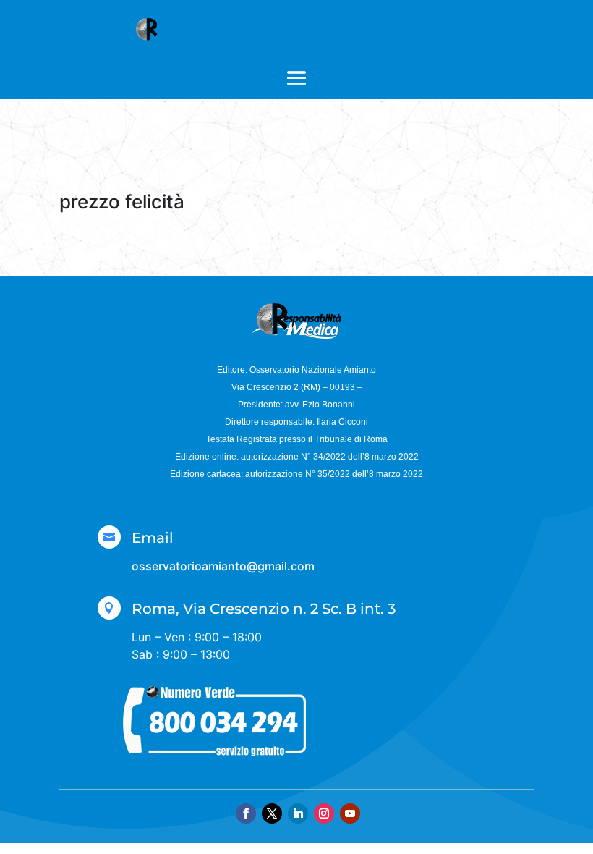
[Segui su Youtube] (350, 813)
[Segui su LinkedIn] (298, 813)
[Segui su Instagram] (324, 813)
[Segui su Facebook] (246, 813)
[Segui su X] (272, 813)
